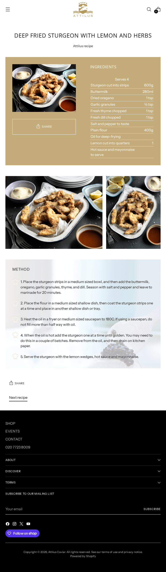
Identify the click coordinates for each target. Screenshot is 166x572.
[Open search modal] (149, 9)
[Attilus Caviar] (83, 9)
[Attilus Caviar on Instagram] (15, 525)
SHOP (10, 423)
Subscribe (152, 509)
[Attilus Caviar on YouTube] (28, 525)
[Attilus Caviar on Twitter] (21, 525)
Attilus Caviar (56, 552)
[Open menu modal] (7, 9)
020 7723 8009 (17, 447)
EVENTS (12, 431)
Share (47, 126)
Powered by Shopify (83, 556)
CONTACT (13, 439)
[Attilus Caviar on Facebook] (8, 525)
